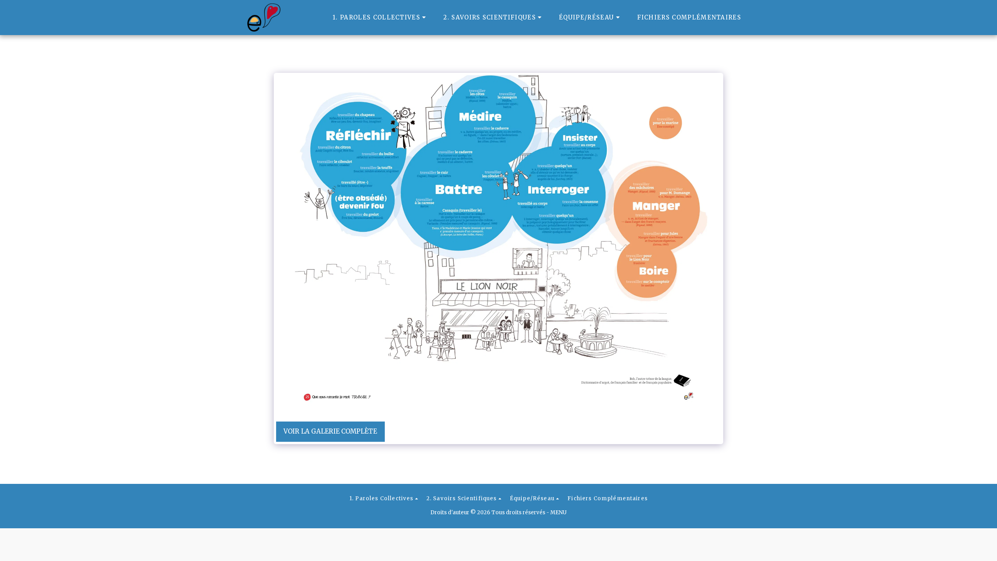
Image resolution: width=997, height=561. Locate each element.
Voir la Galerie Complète (330, 431)
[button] (380, 17)
